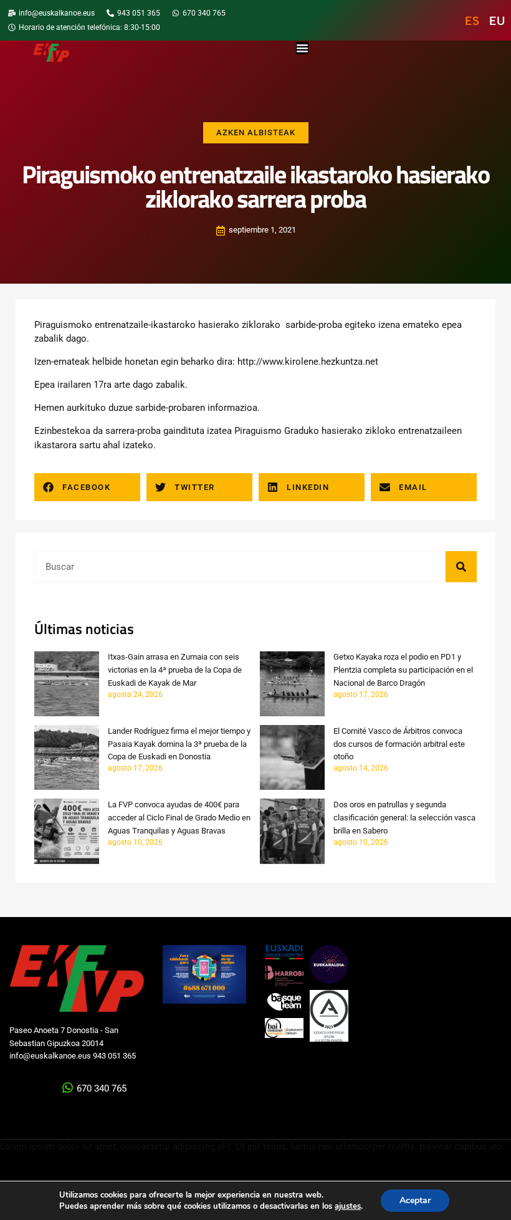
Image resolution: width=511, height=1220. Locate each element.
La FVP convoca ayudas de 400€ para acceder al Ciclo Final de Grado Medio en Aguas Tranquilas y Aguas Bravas (179, 817)
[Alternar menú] (302, 48)
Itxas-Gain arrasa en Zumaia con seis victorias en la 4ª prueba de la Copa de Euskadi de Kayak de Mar (175, 670)
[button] (87, 487)
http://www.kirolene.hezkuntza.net (307, 361)
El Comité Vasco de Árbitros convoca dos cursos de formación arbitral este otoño (399, 744)
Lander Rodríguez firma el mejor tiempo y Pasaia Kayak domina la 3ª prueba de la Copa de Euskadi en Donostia (179, 744)
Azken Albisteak (255, 132)
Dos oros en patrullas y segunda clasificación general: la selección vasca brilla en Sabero (404, 817)
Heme (46, 407)
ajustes (348, 1206)
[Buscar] (461, 566)
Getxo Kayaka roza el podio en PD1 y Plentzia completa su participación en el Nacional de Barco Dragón (403, 670)
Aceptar (415, 1200)
